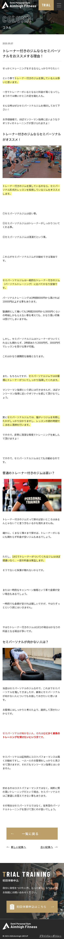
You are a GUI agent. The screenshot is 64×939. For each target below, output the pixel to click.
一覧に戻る (30, 833)
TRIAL (46, 5)
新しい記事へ (18, 847)
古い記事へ (46, 847)
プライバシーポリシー (50, 935)
